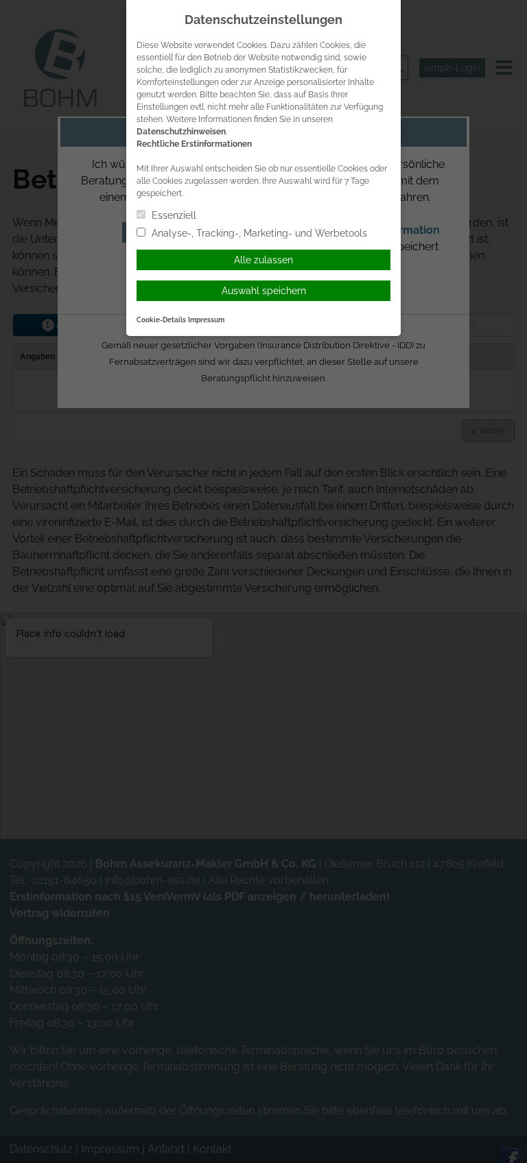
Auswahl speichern (264, 290)
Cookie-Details (161, 320)
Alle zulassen (263, 259)
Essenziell (172, 215)
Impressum (206, 320)
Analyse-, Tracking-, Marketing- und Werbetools (258, 233)
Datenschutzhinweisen (181, 131)
